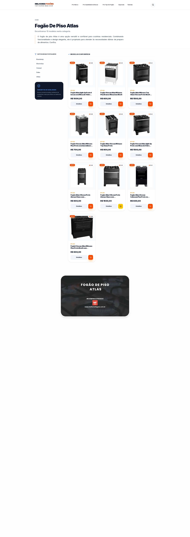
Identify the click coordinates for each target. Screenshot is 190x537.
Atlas (38, 77)
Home (37, 20)
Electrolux (40, 63)
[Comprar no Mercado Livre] (120, 206)
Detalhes (79, 104)
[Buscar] (153, 5)
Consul (38, 68)
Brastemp (40, 59)
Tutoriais (130, 4)
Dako (38, 72)
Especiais (121, 4)
